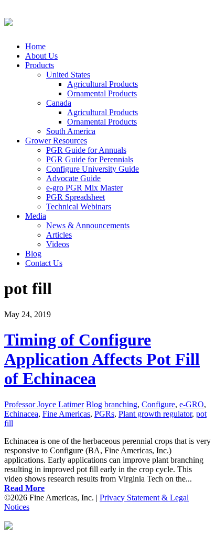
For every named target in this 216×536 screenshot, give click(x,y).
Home (35, 46)
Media (35, 215)
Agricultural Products (102, 84)
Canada (58, 102)
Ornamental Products (102, 93)
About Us (41, 55)
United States (68, 74)
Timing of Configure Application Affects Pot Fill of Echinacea (102, 359)
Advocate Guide (73, 178)
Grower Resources (56, 140)
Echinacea (21, 413)
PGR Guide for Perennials (89, 159)
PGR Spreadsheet (75, 197)
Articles (59, 234)
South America (70, 131)
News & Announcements (87, 225)
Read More (24, 488)
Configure (158, 404)
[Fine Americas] (8, 20)
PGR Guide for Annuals (86, 150)
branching (120, 404)
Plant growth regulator (155, 413)
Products (39, 65)
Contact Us (43, 263)
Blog (33, 253)
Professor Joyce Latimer (44, 404)
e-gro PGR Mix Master (84, 187)
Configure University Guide (92, 168)
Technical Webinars (78, 206)
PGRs (104, 413)
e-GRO (191, 404)
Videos (57, 244)
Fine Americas (66, 413)
